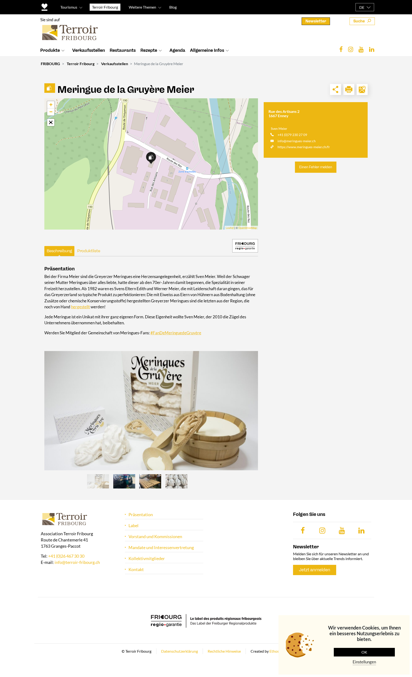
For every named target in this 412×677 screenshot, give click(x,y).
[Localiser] (362, 89)
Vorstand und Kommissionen (155, 536)
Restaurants (123, 50)
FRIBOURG (50, 63)
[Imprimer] (348, 89)
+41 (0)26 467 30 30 (66, 556)
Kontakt (136, 569)
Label (134, 525)
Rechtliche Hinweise (224, 651)
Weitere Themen (142, 7)
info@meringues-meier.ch (297, 141)
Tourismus (68, 7)
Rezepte (148, 50)
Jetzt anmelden (314, 569)
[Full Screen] (50, 122)
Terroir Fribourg (80, 63)
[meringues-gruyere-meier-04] (151, 410)
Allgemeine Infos (207, 50)
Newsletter (315, 21)
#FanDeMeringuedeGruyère (175, 332)
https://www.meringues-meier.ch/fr (304, 147)
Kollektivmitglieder (147, 558)
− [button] (50, 112)
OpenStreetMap (247, 228)
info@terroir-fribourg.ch (77, 562)
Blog (173, 7)
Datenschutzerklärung (179, 651)
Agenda (177, 50)
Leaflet (230, 228)
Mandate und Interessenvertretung (161, 547)
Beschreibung (59, 250)
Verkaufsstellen (88, 50)
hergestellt (80, 306)
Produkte (50, 50)
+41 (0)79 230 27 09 (292, 135)
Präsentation (141, 514)
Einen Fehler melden (315, 167)
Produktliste (88, 250)
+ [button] (50, 105)
